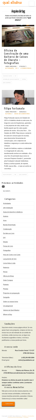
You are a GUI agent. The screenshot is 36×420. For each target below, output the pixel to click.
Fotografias (7, 250)
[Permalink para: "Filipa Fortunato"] (18, 97)
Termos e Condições (28, 416)
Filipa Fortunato (14, 108)
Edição (5, 242)
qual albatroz (7, 82)
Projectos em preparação (11, 293)
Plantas (5, 289)
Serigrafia (6, 297)
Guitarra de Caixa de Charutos (11, 79)
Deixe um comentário (22, 113)
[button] (31, 3)
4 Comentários (25, 68)
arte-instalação (8, 208)
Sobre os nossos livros (10, 301)
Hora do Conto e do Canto (11, 255)
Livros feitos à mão (9, 263)
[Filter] (3, 186)
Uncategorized (8, 306)
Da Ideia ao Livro (8, 233)
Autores (8, 113)
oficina (24, 79)
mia (15, 174)
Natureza (6, 267)
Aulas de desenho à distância (13, 212)
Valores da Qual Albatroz (11, 310)
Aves (4, 220)
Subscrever (9, 403)
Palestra (6, 284)
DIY (16, 68)
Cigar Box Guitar (7, 75)
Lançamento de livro (9, 259)
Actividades (9, 68)
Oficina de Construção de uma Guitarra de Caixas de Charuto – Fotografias (16, 57)
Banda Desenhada (9, 225)
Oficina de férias (8, 276)
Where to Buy (7, 314)
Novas (5, 272)
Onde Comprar (8, 280)
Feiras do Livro (8, 246)
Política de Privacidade (15, 417)
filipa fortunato (7, 174)
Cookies (26, 417)
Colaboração (7, 229)
